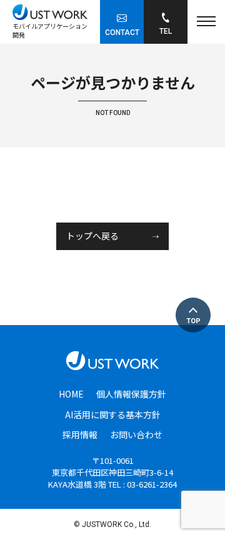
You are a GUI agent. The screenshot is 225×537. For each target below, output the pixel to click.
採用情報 (80, 434)
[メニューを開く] (206, 22)
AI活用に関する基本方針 (113, 414)
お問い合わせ (136, 434)
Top (193, 321)
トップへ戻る (92, 236)
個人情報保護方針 (131, 394)
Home (71, 394)
